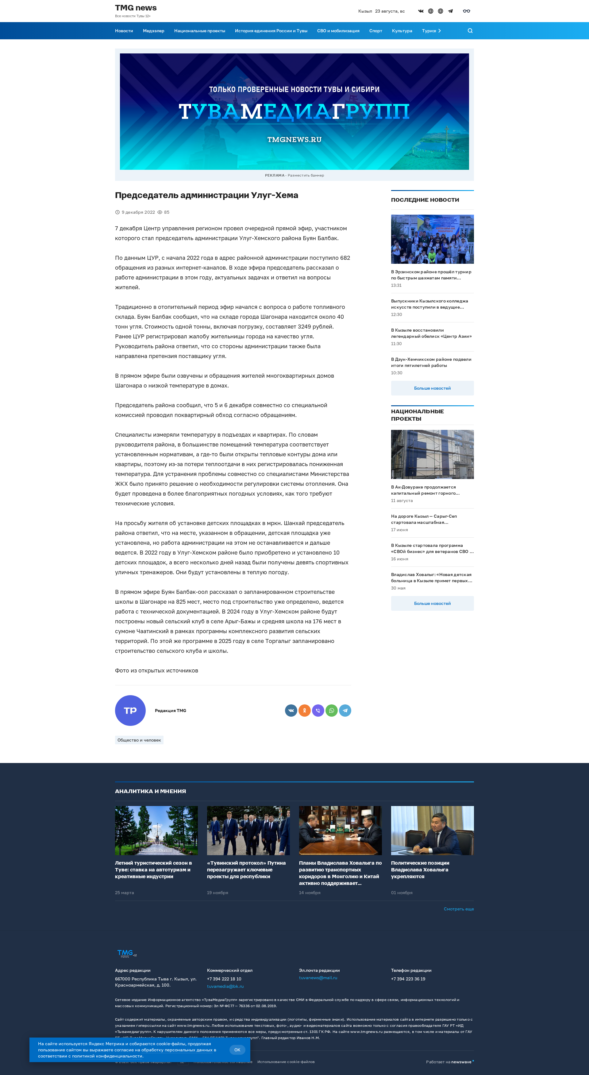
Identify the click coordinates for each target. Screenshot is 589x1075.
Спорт (375, 30)
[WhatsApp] (331, 710)
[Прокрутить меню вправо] (439, 30)
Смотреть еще (459, 908)
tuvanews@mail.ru (318, 977)
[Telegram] (345, 710)
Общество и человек (139, 739)
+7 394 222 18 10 (224, 978)
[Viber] (318, 710)
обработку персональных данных (177, 1049)
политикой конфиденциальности (107, 1055)
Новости (124, 30)
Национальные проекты (199, 30)
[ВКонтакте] (291, 710)
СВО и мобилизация (338, 30)
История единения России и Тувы (271, 30)
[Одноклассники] (304, 710)
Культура (402, 30)
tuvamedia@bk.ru (225, 986)
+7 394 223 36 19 (408, 978)
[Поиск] (470, 30)
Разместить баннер (306, 175)
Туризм (430, 30)
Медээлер (153, 30)
